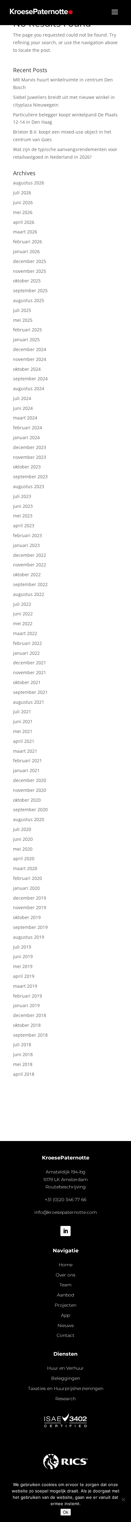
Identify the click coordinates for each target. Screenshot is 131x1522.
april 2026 (23, 222)
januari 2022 (26, 653)
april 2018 (23, 1074)
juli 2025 (22, 310)
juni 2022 (23, 614)
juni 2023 (23, 506)
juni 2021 (23, 721)
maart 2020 (25, 868)
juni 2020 (23, 839)
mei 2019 (22, 966)
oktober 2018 (27, 1025)
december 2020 (29, 780)
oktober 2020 (27, 800)
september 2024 (30, 379)
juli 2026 (22, 193)
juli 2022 (22, 604)
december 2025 (29, 261)
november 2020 (29, 790)
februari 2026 (27, 242)
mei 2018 (22, 1064)
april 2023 (23, 525)
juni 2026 (23, 202)
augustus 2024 (28, 388)
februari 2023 (27, 535)
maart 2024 (25, 418)
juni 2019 (23, 956)
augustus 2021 (28, 702)
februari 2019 (27, 996)
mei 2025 (22, 320)
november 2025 (29, 271)
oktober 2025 (27, 281)
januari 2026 (26, 251)
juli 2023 (22, 496)
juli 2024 (22, 398)
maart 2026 (25, 232)
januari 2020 (26, 888)
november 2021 (29, 672)
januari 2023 (26, 545)
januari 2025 (26, 339)
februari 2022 (27, 643)
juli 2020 (22, 829)
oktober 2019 (27, 917)
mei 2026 (22, 212)
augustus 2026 (28, 183)
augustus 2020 (28, 819)
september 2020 (30, 809)
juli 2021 (22, 712)
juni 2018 (23, 1054)
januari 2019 (26, 1005)
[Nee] (123, 1499)
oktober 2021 (27, 682)
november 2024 (29, 359)
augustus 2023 (28, 486)
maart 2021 (25, 751)
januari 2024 (26, 437)
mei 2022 (22, 623)
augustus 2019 (28, 937)
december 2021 (29, 663)
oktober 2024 (27, 369)
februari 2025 (27, 330)
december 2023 (29, 447)
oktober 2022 (27, 574)
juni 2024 (23, 408)
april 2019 (23, 976)
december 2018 (29, 1015)
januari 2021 (26, 770)
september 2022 (30, 584)
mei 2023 (22, 516)
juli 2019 (22, 947)
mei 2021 (22, 731)
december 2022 (29, 555)
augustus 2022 (28, 594)
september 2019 (30, 927)
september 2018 (30, 1035)
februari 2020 (27, 878)
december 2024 (29, 349)
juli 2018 (22, 1044)
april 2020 (23, 858)
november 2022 (29, 565)
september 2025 (30, 290)
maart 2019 (25, 986)
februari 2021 (27, 761)
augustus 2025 (28, 300)
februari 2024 (27, 428)
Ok (65, 1512)
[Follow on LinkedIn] (65, 1231)
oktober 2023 (27, 467)
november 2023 (29, 457)
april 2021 (23, 741)
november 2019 (29, 907)
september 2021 (30, 692)
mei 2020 (22, 849)
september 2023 (30, 477)
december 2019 (29, 898)
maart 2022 (25, 633)
